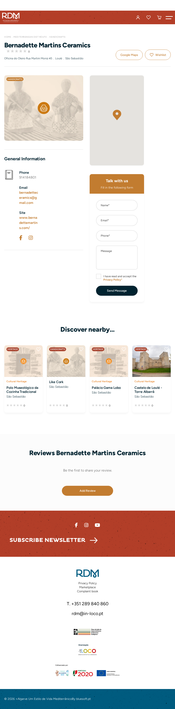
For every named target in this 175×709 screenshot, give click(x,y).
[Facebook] (20, 237)
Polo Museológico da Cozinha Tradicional (22, 390)
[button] (169, 17)
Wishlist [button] (160, 55)
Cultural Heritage (16, 381)
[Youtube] (97, 525)
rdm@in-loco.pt (87, 613)
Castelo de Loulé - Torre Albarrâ (148, 390)
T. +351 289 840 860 (87, 603)
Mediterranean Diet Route (30, 37)
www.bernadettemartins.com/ (28, 223)
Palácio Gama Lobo (106, 388)
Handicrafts (57, 37)
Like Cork (56, 382)
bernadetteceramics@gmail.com (28, 197)
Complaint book (87, 591)
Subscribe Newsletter (47, 540)
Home (7, 37)
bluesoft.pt (83, 699)
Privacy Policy (87, 583)
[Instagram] (31, 237)
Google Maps (129, 55)
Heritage (12, 349)
